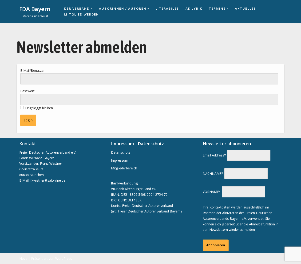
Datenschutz (120, 152)
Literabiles (167, 8)
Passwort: (27, 91)
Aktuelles (245, 8)
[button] (91, 8)
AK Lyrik (194, 8)
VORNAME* (212, 191)
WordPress (63, 258)
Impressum (119, 160)
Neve (23, 258)
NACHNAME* (213, 173)
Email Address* (214, 155)
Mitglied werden (81, 14)
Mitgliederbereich (124, 168)
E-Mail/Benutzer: (32, 70)
